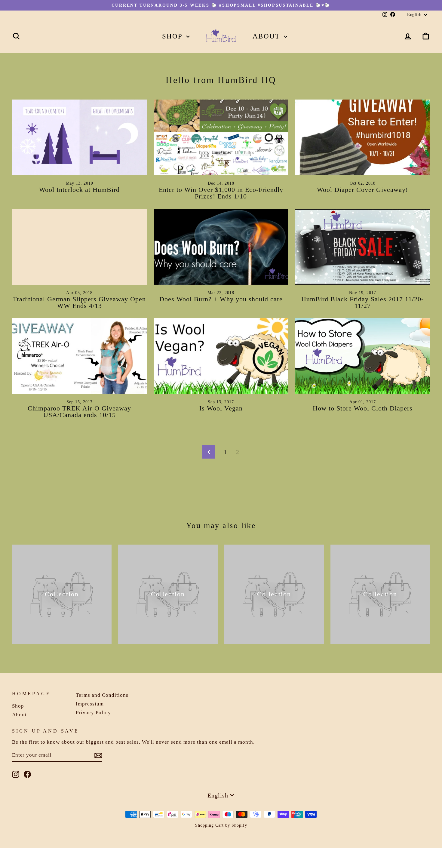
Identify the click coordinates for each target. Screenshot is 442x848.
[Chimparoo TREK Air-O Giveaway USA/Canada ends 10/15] (79, 356)
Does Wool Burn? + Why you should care (221, 299)
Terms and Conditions (102, 695)
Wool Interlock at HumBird (79, 189)
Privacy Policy (93, 712)
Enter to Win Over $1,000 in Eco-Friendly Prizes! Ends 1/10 (221, 193)
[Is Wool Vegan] (221, 356)
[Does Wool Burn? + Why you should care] (221, 246)
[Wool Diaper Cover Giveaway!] (362, 137)
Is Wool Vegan (221, 408)
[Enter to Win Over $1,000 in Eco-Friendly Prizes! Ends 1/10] (221, 137)
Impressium (90, 704)
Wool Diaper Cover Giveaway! (362, 189)
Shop (173, 36)
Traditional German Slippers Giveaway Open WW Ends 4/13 (79, 302)
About (268, 36)
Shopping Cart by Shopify (221, 825)
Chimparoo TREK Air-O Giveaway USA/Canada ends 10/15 (79, 411)
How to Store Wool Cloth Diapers (363, 408)
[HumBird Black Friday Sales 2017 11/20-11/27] (362, 246)
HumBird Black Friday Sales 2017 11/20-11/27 (362, 302)
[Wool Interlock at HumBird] (79, 137)
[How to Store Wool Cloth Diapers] (362, 356)
